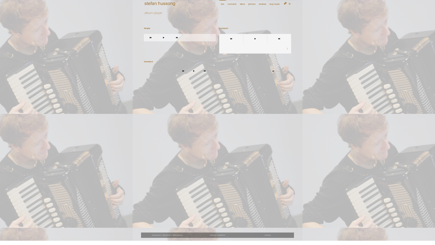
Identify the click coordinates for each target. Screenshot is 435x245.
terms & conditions (217, 235)
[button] (273, 71)
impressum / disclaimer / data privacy (167, 235)
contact (268, 235)
